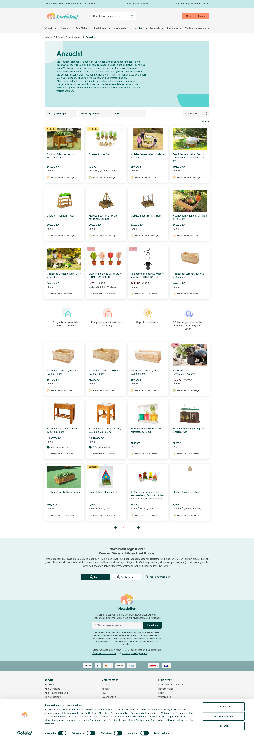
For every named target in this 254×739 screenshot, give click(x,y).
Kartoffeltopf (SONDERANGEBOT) (184, 372)
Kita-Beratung (52, 688)
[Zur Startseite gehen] (63, 16)
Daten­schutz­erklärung (163, 720)
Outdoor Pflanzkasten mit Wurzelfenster (61, 156)
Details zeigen (161, 733)
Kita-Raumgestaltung (56, 692)
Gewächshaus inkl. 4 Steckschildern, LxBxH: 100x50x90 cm (189, 157)
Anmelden (152, 625)
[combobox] (110, 16)
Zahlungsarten (53, 696)
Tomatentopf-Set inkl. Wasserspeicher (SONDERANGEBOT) (148, 275)
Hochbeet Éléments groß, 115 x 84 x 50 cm (190, 217)
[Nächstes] (207, 4)
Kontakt (106, 688)
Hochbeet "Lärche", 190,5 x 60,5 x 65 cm (146, 372)
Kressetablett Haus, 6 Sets (103, 492)
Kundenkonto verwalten (171, 684)
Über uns (107, 684)
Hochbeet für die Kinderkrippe (64, 492)
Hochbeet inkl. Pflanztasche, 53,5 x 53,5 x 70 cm (105, 430)
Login (161, 692)
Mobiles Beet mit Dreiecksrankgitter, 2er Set (103, 217)
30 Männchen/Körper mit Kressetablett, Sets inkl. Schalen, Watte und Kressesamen (147, 495)
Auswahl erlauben (223, 716)
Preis (117, 113)
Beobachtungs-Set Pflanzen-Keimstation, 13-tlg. (147, 430)
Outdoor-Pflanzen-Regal (60, 215)
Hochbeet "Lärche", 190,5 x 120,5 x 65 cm (104, 372)
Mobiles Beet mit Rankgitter (146, 215)
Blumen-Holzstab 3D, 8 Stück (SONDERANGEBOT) (105, 275)
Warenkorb (164, 696)
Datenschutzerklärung (139, 635)
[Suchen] (132, 16)
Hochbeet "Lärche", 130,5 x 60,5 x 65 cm (188, 275)
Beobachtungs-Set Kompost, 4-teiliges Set (189, 430)
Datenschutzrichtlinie (104, 653)
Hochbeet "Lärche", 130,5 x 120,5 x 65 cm (62, 372)
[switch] (91, 733)
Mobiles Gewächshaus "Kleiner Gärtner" (148, 156)
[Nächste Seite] (138, 527)
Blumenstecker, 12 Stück (186, 492)
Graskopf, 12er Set (99, 154)
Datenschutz (109, 696)
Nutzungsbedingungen (134, 653)
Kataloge (49, 684)
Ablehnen (224, 726)
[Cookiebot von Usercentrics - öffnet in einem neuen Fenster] (25, 733)
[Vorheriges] (46, 4)
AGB (104, 692)
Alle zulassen (223, 706)
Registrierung (165, 688)
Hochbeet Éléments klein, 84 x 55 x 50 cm (64, 275)
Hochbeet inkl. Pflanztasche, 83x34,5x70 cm (63, 430)
